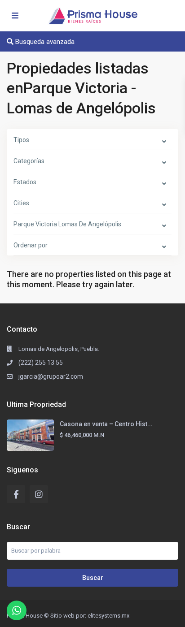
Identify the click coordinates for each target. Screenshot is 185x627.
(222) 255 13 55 (40, 362)
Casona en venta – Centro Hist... (106, 424)
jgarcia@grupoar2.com (50, 376)
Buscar (92, 577)
